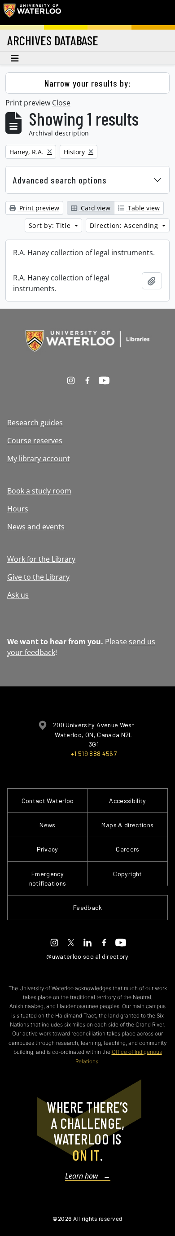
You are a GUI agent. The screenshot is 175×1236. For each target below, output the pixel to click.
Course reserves (34, 440)
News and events (36, 527)
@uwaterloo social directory (87, 956)
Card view (94, 208)
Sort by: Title (51, 225)
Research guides (35, 423)
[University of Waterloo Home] (32, 13)
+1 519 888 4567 (94, 753)
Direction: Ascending (125, 225)
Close (61, 103)
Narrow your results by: (87, 83)
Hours (17, 509)
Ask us (18, 595)
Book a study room (39, 491)
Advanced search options (60, 180)
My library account (38, 458)
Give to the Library (38, 577)
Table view (143, 208)
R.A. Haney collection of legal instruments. (84, 253)
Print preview (38, 208)
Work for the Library (41, 559)
